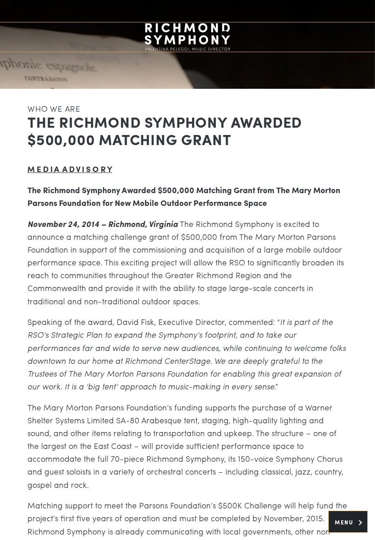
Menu (345, 522)
